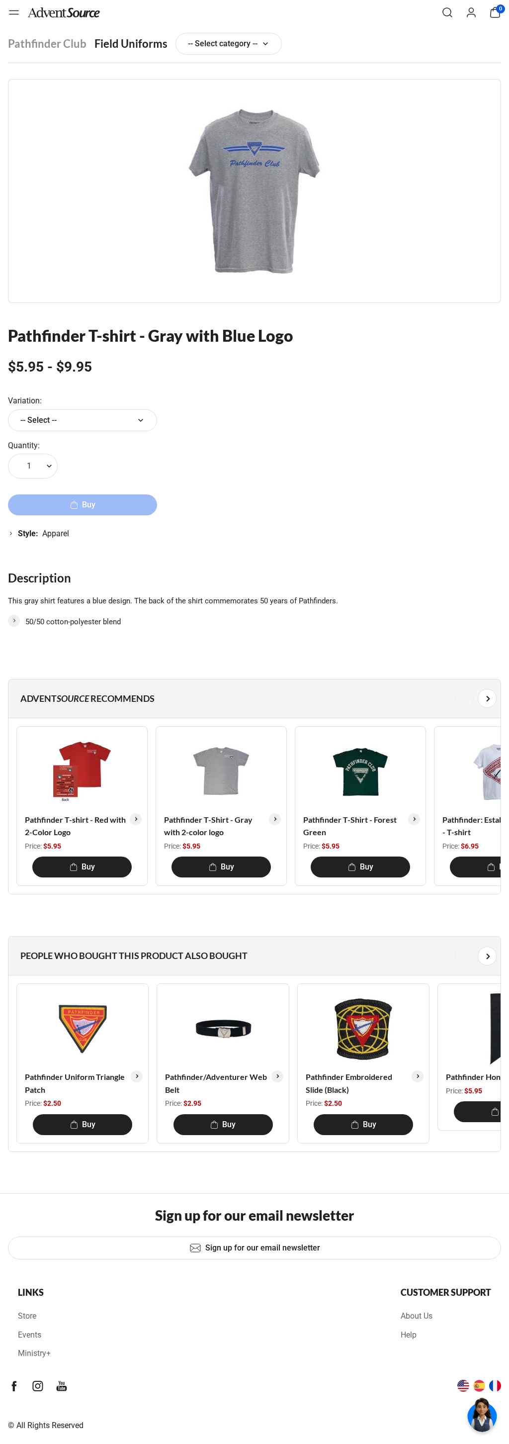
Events (29, 1335)
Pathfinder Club (47, 43)
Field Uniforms (131, 43)
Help (409, 1335)
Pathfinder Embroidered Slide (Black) (349, 1083)
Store (27, 1316)
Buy (88, 866)
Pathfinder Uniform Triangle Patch (75, 1083)
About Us (416, 1316)
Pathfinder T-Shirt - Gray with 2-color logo (208, 826)
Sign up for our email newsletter (262, 1247)
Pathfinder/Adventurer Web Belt (216, 1083)
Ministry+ (34, 1353)
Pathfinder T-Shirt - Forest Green (350, 826)
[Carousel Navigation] (252, 698)
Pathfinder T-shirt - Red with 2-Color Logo (75, 826)
